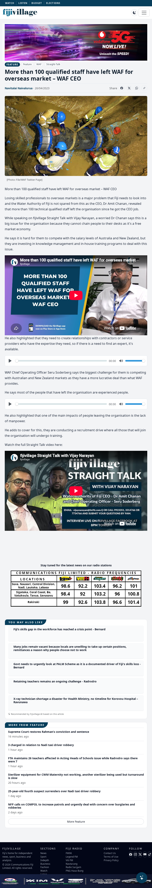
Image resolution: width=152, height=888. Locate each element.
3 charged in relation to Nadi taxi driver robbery (41, 745)
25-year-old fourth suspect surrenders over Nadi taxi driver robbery (54, 791)
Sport (43, 856)
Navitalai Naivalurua (18, 88)
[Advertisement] (77, 548)
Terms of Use (111, 856)
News (43, 853)
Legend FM (72, 856)
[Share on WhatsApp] (137, 88)
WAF (38, 64)
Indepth (44, 860)
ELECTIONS (53, 3)
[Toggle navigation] (144, 13)
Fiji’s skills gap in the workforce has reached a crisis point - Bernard (59, 629)
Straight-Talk (53, 64)
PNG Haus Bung (74, 870)
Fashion (44, 867)
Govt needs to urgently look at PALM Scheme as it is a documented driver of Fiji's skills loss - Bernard (77, 665)
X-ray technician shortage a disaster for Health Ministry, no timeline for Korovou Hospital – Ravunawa (75, 700)
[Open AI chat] (141, 877)
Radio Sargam (73, 867)
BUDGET (36, 3)
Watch (43, 870)
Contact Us (110, 853)
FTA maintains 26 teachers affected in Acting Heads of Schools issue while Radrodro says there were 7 (73, 759)
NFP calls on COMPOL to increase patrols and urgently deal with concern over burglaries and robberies (71, 806)
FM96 (69, 853)
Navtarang (71, 863)
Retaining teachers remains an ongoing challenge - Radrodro (55, 681)
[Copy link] (144, 88)
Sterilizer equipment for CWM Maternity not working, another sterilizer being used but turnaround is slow (76, 776)
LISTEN (23, 3)
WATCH (9, 3)
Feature (27, 64)
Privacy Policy (111, 860)
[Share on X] (129, 88)
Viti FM (69, 860)
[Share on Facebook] (122, 88)
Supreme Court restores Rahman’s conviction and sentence (48, 732)
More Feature (76, 821)
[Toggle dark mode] (134, 12)
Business (45, 863)
